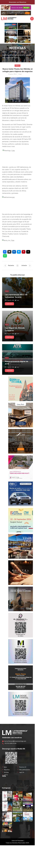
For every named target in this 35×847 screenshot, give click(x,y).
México (17, 65)
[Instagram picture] (7, 796)
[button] (5, 252)
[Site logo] (9, 18)
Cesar (20, 74)
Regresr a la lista (17, 265)
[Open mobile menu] (32, 18)
